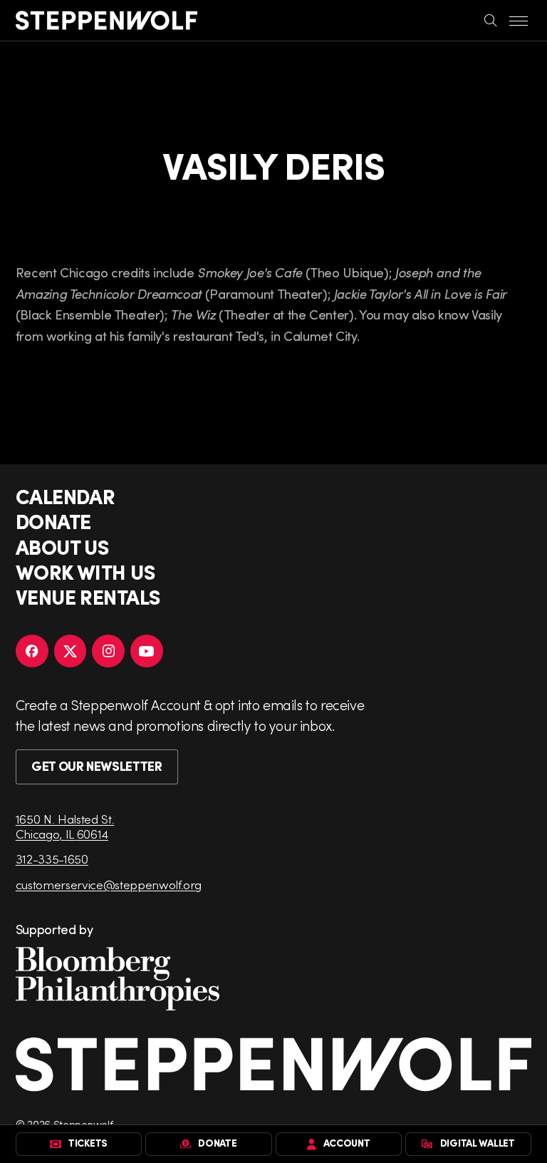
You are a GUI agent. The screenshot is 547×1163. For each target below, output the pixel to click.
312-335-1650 (52, 858)
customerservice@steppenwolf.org (109, 884)
